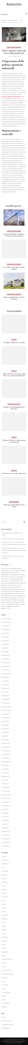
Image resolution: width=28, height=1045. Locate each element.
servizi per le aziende (14, 47)
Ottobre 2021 (5, 802)
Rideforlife (14, 4)
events (4, 900)
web (3, 999)
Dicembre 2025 (6, 618)
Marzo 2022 (5, 783)
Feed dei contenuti (7, 1021)
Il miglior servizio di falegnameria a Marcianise (14, 408)
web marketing (6, 1003)
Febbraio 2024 (6, 699)
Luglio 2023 (5, 725)
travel (3, 988)
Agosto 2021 (5, 809)
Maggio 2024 (5, 688)
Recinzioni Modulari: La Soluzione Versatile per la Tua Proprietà (14, 235)
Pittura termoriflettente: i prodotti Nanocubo (14, 298)
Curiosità (4, 889)
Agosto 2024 (5, 677)
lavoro (3, 922)
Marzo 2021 (5, 827)
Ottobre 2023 (5, 714)
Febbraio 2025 (6, 655)
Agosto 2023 (5, 721)
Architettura (5, 860)
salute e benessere (7, 959)
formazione (5, 915)
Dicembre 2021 (6, 794)
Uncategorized (14, 502)
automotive (5, 871)
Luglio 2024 (5, 681)
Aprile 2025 (5, 648)
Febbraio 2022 (6, 787)
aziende (4, 875)
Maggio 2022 (5, 776)
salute (3, 955)
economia (5, 897)
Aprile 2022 (5, 780)
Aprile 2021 (5, 824)
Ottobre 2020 (5, 846)
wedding (4, 1007)
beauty (4, 878)
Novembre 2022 (6, 754)
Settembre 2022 (6, 761)
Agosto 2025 (5, 633)
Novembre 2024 (6, 666)
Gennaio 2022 (5, 791)
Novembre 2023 (6, 710)
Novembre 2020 (6, 842)
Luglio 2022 (5, 769)
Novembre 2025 (6, 622)
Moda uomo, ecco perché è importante (14, 473)
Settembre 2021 (6, 805)
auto (3, 867)
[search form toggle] (26, 13)
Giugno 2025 (5, 640)
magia (4, 933)
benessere (5, 882)
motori (4, 944)
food (3, 911)
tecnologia (5, 985)
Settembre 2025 (6, 629)
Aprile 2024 (5, 692)
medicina (4, 941)
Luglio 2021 (5, 813)
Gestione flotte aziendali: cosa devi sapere (13, 538)
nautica (4, 948)
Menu (5, 14)
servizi (14, 339)
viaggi (3, 996)
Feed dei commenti (7, 1024)
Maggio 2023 (5, 732)
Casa (3, 886)
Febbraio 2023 (6, 743)
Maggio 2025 (5, 644)
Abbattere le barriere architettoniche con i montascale (14, 441)
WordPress (19, 1042)
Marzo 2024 (5, 695)
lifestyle (4, 930)
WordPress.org (6, 1028)
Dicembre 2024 (6, 662)
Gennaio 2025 (5, 659)
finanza (4, 908)
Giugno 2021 (5, 816)
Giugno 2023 (5, 728)
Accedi (4, 1017)
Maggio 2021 (5, 820)
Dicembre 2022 (6, 750)
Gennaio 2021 (5, 835)
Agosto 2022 (5, 765)
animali (4, 856)
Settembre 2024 (6, 673)
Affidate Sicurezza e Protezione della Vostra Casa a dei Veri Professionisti (14, 375)
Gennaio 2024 (6, 703)
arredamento (5, 864)
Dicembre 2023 (6, 706)
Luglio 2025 (5, 637)
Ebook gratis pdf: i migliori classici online (14, 505)
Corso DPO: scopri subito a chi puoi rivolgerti (14, 268)
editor (10, 56)
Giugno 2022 (5, 772)
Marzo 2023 (5, 739)
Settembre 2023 (6, 717)
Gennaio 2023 (5, 747)
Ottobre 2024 (5, 670)
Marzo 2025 (5, 651)
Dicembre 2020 (6, 838)
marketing (5, 937)
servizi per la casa (14, 404)
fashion (14, 470)
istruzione (4, 919)
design (4, 893)
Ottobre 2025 (5, 626)
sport (3, 981)
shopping (4, 977)
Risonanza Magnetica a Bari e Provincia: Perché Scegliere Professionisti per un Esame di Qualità (14, 550)
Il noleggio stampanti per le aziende (14, 342)
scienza (4, 963)
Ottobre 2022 (5, 758)
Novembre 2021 (6, 798)
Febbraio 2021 (5, 831)
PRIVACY (8, 608)
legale (3, 926)
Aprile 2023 (5, 736)
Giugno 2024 (5, 684)
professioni (5, 952)
